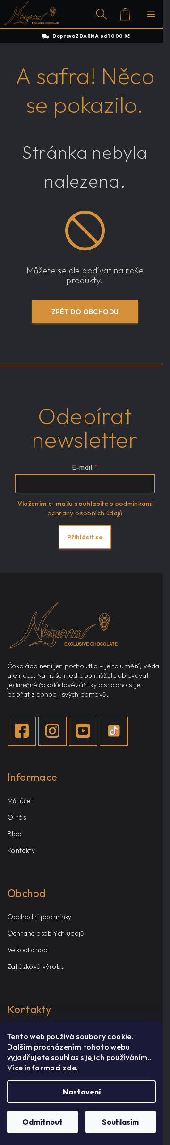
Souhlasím (120, 1122)
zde (69, 1067)
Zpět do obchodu (85, 312)
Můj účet (20, 800)
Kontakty (21, 850)
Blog (15, 833)
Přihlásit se (85, 537)
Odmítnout (42, 1122)
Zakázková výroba (36, 966)
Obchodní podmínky (40, 917)
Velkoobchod (28, 950)
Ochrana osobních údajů (46, 933)
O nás (17, 817)
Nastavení (82, 1091)
